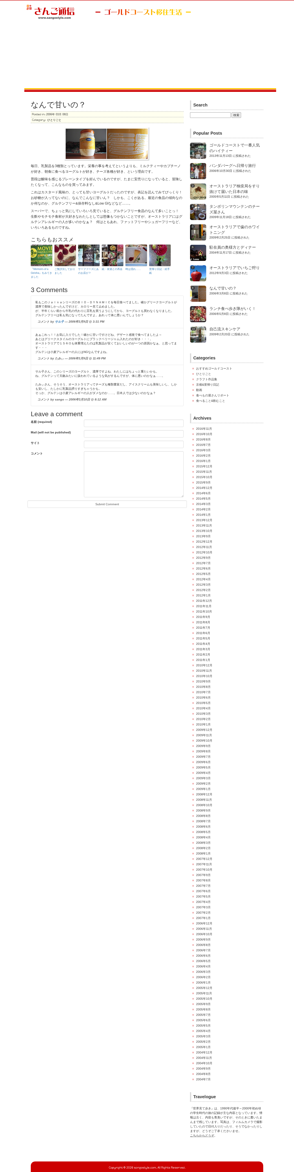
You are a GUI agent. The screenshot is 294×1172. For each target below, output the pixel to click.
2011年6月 (203, 633)
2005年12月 (204, 988)
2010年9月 (203, 681)
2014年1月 (203, 514)
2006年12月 (204, 923)
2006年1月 (203, 982)
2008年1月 (203, 853)
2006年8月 (203, 945)
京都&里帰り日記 (207, 384)
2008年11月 (204, 799)
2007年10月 (204, 869)
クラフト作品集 (206, 379)
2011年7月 (203, 627)
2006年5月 (203, 961)
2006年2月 (203, 977)
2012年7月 (203, 563)
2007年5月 (203, 896)
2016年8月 (203, 439)
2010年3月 (203, 713)
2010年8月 (203, 686)
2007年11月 (204, 864)
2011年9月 (203, 617)
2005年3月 (203, 1036)
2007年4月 (203, 902)
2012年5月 (203, 574)
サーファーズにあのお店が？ (88, 271)
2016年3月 (203, 450)
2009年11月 (204, 735)
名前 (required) (41, 422)
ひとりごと (54, 120)
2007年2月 (203, 912)
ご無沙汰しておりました (64, 271)
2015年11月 (204, 471)
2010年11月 (204, 670)
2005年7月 (203, 1014)
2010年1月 (203, 724)
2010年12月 (204, 665)
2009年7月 (203, 756)
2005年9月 (203, 1004)
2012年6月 (203, 568)
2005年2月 (203, 1041)
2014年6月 (203, 493)
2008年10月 (204, 805)
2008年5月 (203, 832)
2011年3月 (203, 649)
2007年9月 (203, 875)
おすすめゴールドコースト (214, 368)
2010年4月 (203, 708)
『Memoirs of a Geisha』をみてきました (41, 273)
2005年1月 (203, 1047)
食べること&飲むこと (210, 400)
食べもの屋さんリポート (212, 395)
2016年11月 (204, 428)
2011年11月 (204, 606)
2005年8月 (203, 1009)
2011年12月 (204, 600)
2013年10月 (204, 531)
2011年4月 (203, 643)
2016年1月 (203, 461)
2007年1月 (203, 918)
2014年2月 (203, 509)
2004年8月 (203, 1074)
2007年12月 (204, 859)
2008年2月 (203, 848)
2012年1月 (203, 595)
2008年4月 (203, 837)
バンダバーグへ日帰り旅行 (232, 165)
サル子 (59, 321)
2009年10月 (204, 740)
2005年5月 (203, 1025)
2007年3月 (203, 907)
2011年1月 (203, 660)
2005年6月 (203, 1020)
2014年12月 (204, 488)
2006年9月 (203, 939)
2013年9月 (203, 536)
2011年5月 (203, 638)
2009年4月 (203, 773)
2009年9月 (203, 746)
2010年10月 (204, 676)
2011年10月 (204, 611)
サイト (35, 443)
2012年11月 (204, 547)
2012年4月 (203, 579)
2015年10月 (204, 477)
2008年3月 (203, 842)
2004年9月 (203, 1068)
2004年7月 (203, 1079)
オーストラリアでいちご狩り (234, 268)
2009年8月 (203, 751)
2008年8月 (203, 816)
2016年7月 (203, 445)
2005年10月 (204, 998)
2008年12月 (204, 794)
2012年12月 (204, 541)
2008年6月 (203, 826)
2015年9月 (203, 482)
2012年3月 (203, 584)
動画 (199, 390)
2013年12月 (204, 520)
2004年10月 (204, 1063)
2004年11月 (204, 1058)
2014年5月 (203, 498)
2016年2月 (203, 455)
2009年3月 (203, 778)
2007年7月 (203, 885)
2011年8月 (203, 622)
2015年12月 (204, 466)
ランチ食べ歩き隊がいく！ (232, 308)
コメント (37, 453)
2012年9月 (203, 557)
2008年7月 (203, 821)
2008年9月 (203, 810)
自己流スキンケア (224, 329)
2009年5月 (203, 767)
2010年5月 (203, 703)
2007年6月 (203, 891)
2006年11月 (204, 928)
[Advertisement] (147, 56)
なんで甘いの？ (223, 288)
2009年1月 (203, 789)
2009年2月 (203, 783)
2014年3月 (203, 504)
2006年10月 (204, 934)
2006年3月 (203, 971)
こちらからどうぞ (202, 1135)
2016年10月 (204, 434)
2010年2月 (203, 719)
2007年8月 (203, 880)
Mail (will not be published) (51, 432)
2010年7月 (203, 692)
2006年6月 (203, 955)
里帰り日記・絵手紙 (159, 271)
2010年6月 (203, 697)
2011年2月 (203, 654)
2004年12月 (204, 1052)
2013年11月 (204, 525)
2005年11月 (204, 993)
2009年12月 (204, 730)
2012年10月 (204, 552)
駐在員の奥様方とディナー (232, 247)
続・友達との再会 (112, 269)
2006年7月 (203, 950)
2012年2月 (203, 590)
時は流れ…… (133, 269)
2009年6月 (203, 762)
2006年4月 (203, 966)
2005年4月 (203, 1031)
